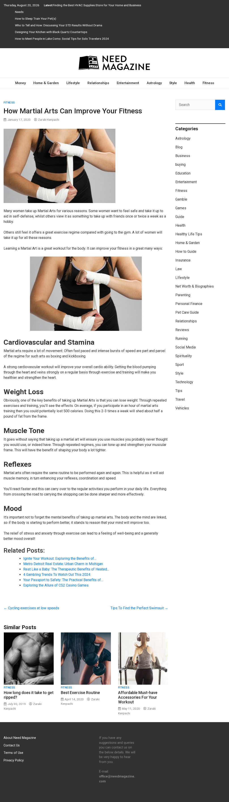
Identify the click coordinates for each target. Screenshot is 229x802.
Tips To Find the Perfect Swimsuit (139, 608)
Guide (179, 217)
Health (189, 83)
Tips (178, 391)
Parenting (182, 295)
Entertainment (128, 83)
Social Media (185, 347)
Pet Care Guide (187, 312)
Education (183, 173)
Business (182, 156)
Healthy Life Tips (188, 234)
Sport (179, 365)
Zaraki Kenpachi (48, 119)
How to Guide (185, 251)
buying (180, 164)
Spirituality (183, 356)
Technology (184, 382)
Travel (180, 399)
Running (181, 338)
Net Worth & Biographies (194, 286)
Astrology (154, 83)
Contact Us (12, 745)
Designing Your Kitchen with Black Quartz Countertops (51, 32)
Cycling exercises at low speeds (31, 608)
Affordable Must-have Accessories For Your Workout (137, 697)
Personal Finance (188, 304)
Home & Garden (46, 83)
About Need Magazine (20, 738)
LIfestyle (73, 83)
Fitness (208, 83)
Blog (178, 147)
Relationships (98, 83)
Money (20, 83)
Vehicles (182, 408)
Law (178, 269)
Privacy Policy (14, 760)
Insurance (183, 260)
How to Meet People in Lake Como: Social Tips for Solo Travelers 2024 (62, 38)
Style (173, 83)
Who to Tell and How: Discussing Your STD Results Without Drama (58, 25)
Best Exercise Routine (80, 692)
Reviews (182, 330)
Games (180, 208)
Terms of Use (13, 753)
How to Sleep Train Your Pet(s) (35, 18)
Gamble (181, 199)
